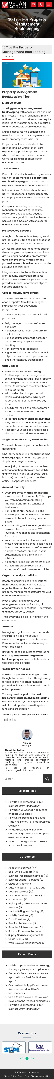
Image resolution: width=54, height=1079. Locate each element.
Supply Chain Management (24, 935)
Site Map (46, 1076)
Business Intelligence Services (25, 876)
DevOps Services (18, 891)
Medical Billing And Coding (23, 911)
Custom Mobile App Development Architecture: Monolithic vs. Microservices (28, 989)
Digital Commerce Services (24, 895)
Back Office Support (20, 872)
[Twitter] (10, 719)
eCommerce (15, 899)
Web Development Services (24, 943)
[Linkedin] (15, 719)
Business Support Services (23, 880)
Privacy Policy (10, 1076)
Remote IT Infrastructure (23, 927)
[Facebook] (5, 719)
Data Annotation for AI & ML (25, 887)
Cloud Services (17, 883)
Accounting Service (38, 714)
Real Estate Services (20, 923)
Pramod (7, 714)
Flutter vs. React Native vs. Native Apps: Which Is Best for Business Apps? (28, 977)
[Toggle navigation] (49, 4)
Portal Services (17, 919)
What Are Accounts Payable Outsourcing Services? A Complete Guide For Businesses (29, 833)
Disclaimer (36, 1076)
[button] (21, 1058)
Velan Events (16, 939)
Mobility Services (18, 915)
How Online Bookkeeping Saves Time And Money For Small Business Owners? (29, 821)
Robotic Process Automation (25, 931)
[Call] (41, 4)
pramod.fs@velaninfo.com (19, 770)
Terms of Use (23, 1076)
